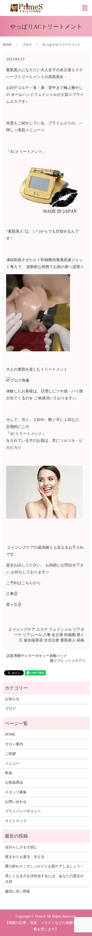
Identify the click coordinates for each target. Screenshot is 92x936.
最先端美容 (33, 640)
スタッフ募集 (16, 792)
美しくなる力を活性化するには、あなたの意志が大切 (44, 879)
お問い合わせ (16, 802)
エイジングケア (21, 629)
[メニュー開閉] (84, 8)
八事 (47, 635)
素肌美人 (68, 640)
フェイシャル (60, 629)
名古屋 (57, 635)
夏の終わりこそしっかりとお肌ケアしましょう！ (44, 866)
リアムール (32, 635)
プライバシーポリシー (23, 811)
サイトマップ (16, 821)
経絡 (80, 640)
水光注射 (51, 640)
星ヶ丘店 (13, 604)
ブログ (27, 45)
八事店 (12, 594)
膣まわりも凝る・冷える (24, 857)
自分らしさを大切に (21, 847)
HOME (7, 45)
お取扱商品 (14, 782)
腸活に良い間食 (17, 891)
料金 (8, 773)
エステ (42, 629)
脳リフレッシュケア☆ (68, 661)
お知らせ (12, 699)
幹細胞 (70, 635)
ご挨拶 (10, 754)
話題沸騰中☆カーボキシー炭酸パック (36, 656)
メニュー (12, 763)
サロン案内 (14, 744)
